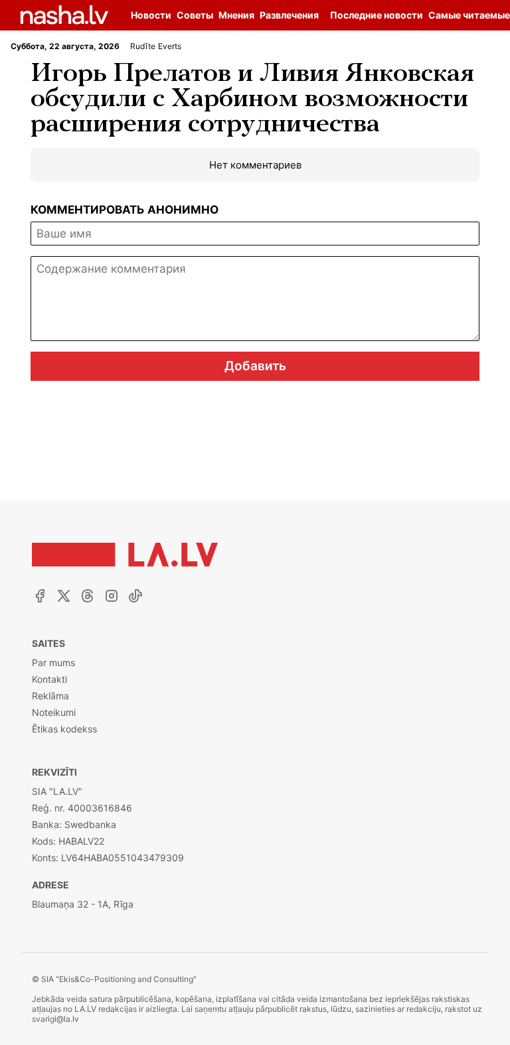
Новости (151, 15)
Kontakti (49, 679)
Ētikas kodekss (64, 728)
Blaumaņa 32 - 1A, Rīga (82, 904)
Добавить (255, 366)
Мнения (236, 15)
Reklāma (50, 695)
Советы (195, 15)
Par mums (53, 662)
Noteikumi (54, 712)
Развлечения (289, 15)
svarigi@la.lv (55, 1019)
